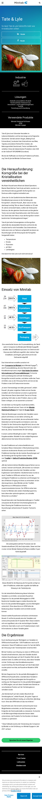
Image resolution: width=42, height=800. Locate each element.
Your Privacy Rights (8, 796)
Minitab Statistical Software (20, 121)
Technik (20, 106)
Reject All (23, 796)
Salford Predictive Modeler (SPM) (25, 458)
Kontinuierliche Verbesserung (20, 103)
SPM (20, 123)
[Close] (39, 777)
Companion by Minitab (13, 365)
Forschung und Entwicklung (20, 108)
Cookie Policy (16, 791)
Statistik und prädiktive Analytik (20, 101)
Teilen (22, 34)
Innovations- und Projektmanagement (20, 104)
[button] (39, 3)
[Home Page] (21, 3)
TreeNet (7, 458)
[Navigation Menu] (2, 3)
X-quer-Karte (29, 410)
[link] (21, 754)
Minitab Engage (20, 125)
